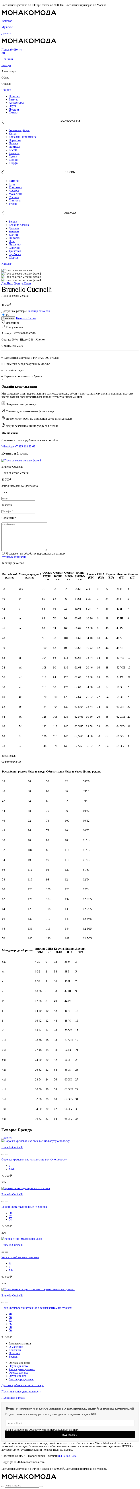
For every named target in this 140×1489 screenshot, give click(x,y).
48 (10, 1314)
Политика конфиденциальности (21, 1391)
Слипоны (15, 200)
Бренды (6, 65)
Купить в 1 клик (26, 318)
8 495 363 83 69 (67, 1455)
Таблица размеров (38, 311)
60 (10, 1330)
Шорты (13, 257)
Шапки (13, 159)
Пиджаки (14, 237)
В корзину (8, 318)
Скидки (6, 89)
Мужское (7, 27)
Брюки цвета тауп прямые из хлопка (24, 1206)
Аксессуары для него (22, 1369)
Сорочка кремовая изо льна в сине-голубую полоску (34, 1159)
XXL (12, 1168)
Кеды (12, 184)
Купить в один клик (13, 556)
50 (10, 1212)
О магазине (16, 1346)
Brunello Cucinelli (12, 1147)
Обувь (12, 105)
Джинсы (14, 228)
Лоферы (14, 190)
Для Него (7, 283)
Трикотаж (15, 251)
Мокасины (15, 193)
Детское (6, 33)
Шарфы (13, 163)
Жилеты (14, 231)
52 (10, 1216)
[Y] (2, 1486)
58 (10, 1327)
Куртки (13, 234)
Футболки (15, 254)
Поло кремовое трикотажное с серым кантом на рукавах (36, 1307)
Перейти (6, 1137)
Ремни (13, 149)
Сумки (13, 156)
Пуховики (15, 244)
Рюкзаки (14, 153)
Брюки (13, 221)
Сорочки (14, 247)
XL (11, 1270)
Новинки (7, 59)
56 (10, 1323)
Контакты (15, 1350)
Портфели (15, 146)
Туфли (13, 203)
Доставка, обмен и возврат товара (22, 1385)
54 (10, 1219)
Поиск (5, 49)
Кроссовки (15, 187)
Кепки (13, 133)
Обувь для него (18, 1366)
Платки (13, 143)
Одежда (14, 109)
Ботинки (14, 180)
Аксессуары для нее (21, 1379)
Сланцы (14, 197)
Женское (6, 20)
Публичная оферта (13, 1397)
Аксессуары (16, 102)
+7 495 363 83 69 (25, 446)
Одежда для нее (18, 1372)
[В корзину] (2, 1154)
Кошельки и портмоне (22, 136)
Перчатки (15, 140)
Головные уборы (19, 130)
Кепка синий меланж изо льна (20, 1257)
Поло (12, 241)
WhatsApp (8, 446)
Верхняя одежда (19, 224)
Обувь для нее (17, 1375)
